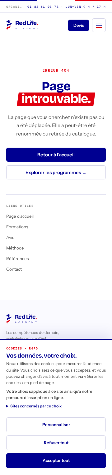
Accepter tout (56, 460)
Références (17, 258)
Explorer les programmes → (56, 172)
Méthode (15, 247)
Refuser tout (56, 442)
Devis (78, 25)
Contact (14, 269)
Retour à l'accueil (56, 155)
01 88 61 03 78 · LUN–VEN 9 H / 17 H (66, 7)
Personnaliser (56, 424)
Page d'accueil (20, 216)
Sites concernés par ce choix (36, 406)
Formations (17, 226)
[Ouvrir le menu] (99, 25)
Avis (10, 237)
